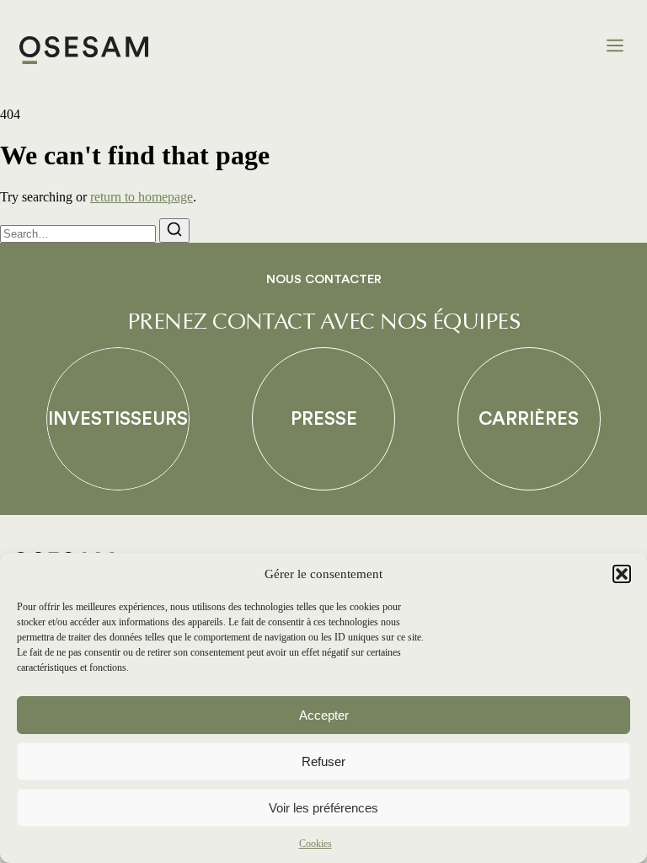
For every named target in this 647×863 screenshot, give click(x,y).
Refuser (323, 761)
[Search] (174, 230)
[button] (621, 574)
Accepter (324, 715)
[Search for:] (79, 233)
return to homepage (141, 197)
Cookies (315, 844)
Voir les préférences (323, 808)
